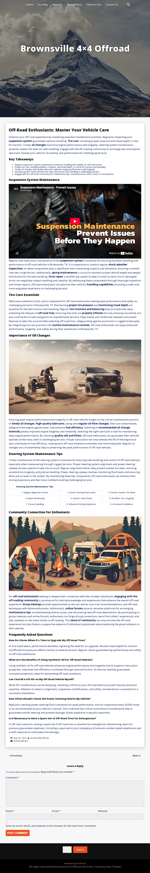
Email (56, 811)
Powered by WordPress (75, 863)
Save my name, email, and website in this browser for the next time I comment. (51, 825)
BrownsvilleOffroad (39, 738)
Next (136, 755)
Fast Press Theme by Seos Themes (101, 866)
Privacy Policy (74, 4)
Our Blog (43, 4)
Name (10, 811)
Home (29, 4)
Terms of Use (93, 4)
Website (102, 811)
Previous (16, 755)
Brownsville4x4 (20, 740)
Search (80, 849)
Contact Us (112, 4)
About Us (57, 4)
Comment (12, 777)
